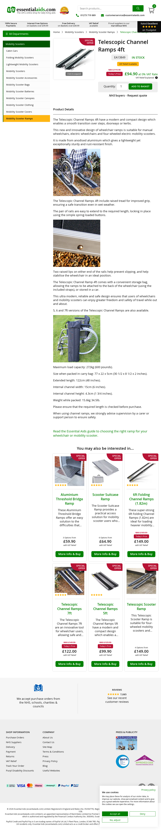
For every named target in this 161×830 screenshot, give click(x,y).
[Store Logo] (31, 10)
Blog (45, 765)
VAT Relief (11, 761)
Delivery (10, 746)
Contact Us (48, 742)
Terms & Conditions (53, 751)
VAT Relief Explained (145, 77)
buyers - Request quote (128, 95)
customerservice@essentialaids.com (124, 15)
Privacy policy (148, 789)
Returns (10, 756)
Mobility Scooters (74, 32)
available (93, 24)
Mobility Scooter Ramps (102, 32)
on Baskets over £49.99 (68, 24)
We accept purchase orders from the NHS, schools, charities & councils (38, 702)
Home (56, 32)
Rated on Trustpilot (149, 26)
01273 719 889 (88, 15)
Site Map (47, 746)
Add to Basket (140, 86)
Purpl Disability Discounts (20, 770)
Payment (11, 751)
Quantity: (110, 86)
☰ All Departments (17, 34)
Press (45, 756)
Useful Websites (51, 770)
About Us (48, 737)
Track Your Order (15, 765)
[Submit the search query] (138, 8)
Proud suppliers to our (118, 24)
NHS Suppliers (13, 742)
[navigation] (26, 34)
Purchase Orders (15, 737)
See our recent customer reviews (117, 700)
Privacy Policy (50, 761)
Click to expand (74, 74)
